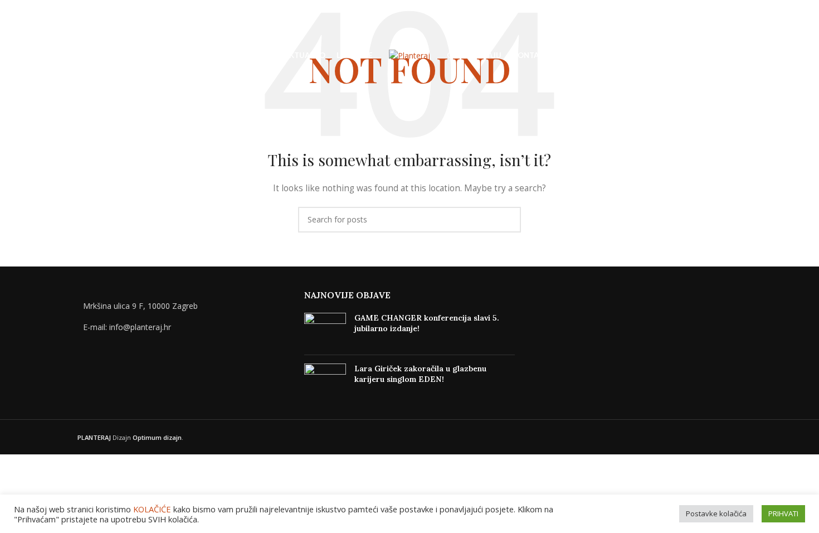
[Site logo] (409, 55)
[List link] (182, 327)
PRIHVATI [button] (783, 513)
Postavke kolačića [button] (716, 513)
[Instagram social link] (779, 56)
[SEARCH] (508, 219)
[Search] (33, 56)
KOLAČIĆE (152, 509)
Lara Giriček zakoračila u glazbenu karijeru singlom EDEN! (420, 374)
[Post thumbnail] (325, 329)
